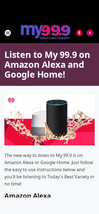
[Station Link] (45, 32)
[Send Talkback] (79, 33)
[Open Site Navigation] (7, 33)
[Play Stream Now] (90, 33)
